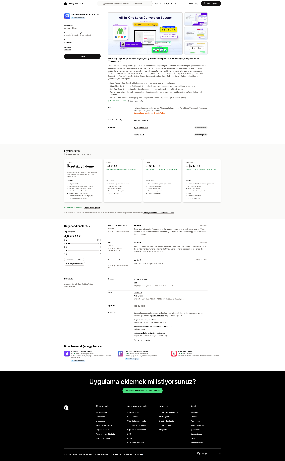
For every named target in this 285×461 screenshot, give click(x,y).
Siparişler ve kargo (104, 425)
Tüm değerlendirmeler (74, 264)
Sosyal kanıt (139, 135)
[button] (89, 356)
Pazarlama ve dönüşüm (105, 434)
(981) (70, 42)
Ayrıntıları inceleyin (142, 340)
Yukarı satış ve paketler (137, 425)
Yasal (193, 438)
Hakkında (194, 412)
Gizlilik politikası (140, 279)
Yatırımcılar (195, 421)
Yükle (82, 56)
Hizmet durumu (197, 443)
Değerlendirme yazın (74, 259)
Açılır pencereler (141, 127)
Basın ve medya (197, 425)
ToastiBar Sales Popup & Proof (136, 351)
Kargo (129, 438)
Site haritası (116, 454)
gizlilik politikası (157, 316)
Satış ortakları (196, 434)
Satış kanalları (101, 412)
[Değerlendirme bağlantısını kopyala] (129, 225)
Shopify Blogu (165, 425)
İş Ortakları (195, 430)
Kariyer (194, 416)
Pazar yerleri (132, 416)
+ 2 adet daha (196, 48)
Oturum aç (193, 3)
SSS (135, 282)
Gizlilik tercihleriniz (131, 454)
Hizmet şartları (85, 454)
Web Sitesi (138, 296)
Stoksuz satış (133, 412)
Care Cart (67, 50)
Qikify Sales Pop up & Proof (81, 351)
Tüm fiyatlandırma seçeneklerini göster (158, 213)
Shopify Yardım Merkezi (169, 412)
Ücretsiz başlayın (211, 3)
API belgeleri (164, 416)
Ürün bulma (100, 416)
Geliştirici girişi (70, 454)
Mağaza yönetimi (103, 438)
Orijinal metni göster (136, 101)
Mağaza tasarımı (103, 430)
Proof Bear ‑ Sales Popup (187, 351)
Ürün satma (100, 421)
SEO (129, 434)
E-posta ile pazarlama (136, 430)
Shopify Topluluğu (166, 421)
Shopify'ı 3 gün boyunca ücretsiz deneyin (142, 390)
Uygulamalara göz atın (164, 3)
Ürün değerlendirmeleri (137, 421)
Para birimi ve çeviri (135, 443)
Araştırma (163, 430)
